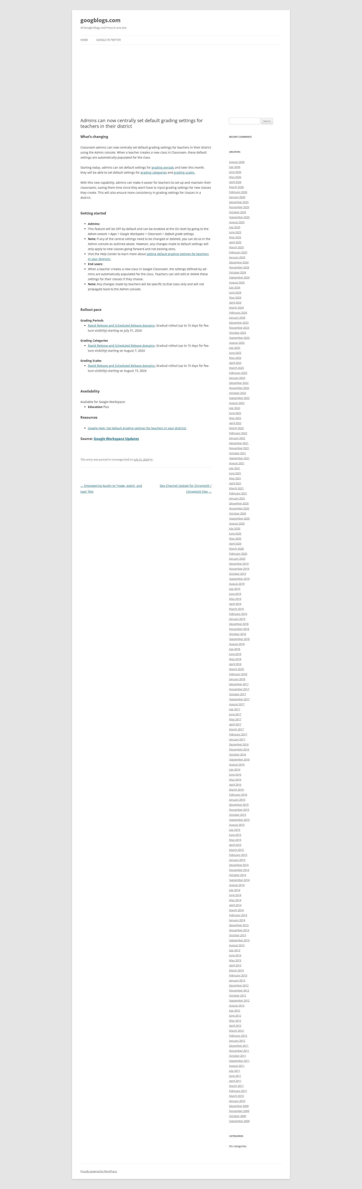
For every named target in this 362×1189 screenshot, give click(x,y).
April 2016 (235, 784)
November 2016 (239, 749)
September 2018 (239, 639)
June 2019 (235, 594)
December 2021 (238, 443)
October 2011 (237, 1056)
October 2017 (237, 694)
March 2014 (236, 910)
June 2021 (235, 473)
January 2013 (237, 980)
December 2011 (238, 1046)
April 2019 (235, 604)
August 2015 (236, 825)
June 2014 (235, 895)
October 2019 (237, 574)
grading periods (163, 167)
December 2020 (238, 503)
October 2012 (237, 995)
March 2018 (236, 669)
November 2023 (239, 328)
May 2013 (235, 960)
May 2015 (235, 840)
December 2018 (238, 624)
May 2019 (235, 599)
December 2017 (238, 684)
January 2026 (237, 197)
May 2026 (235, 177)
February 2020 (238, 553)
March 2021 (236, 488)
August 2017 (236, 704)
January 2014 (237, 920)
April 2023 (235, 363)
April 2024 (235, 302)
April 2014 (235, 905)
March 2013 (236, 970)
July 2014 (234, 890)
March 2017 (236, 729)
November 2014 (239, 870)
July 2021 (234, 468)
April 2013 (235, 965)
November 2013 (239, 930)
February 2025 (238, 252)
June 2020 (235, 533)
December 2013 (238, 925)
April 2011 (235, 1081)
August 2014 (236, 885)
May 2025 (235, 237)
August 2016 (236, 764)
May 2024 (235, 297)
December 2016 (238, 744)
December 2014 (238, 865)
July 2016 (234, 769)
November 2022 (239, 388)
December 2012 (238, 985)
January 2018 (237, 679)
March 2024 (236, 307)
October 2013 (237, 935)
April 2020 (235, 543)
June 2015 (235, 835)
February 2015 (238, 855)
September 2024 (239, 277)
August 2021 (236, 463)
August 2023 (236, 343)
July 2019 (234, 589)
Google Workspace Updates (116, 438)
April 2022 (235, 423)
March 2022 (236, 428)
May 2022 (235, 418)
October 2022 (237, 393)
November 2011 (239, 1051)
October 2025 (237, 212)
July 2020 (234, 528)
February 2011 (238, 1091)
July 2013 (234, 950)
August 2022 (236, 403)
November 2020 (239, 508)
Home (84, 40)
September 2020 (239, 518)
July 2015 (234, 830)
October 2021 (237, 453)
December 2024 (238, 262)
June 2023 (235, 353)
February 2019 (238, 614)
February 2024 (238, 312)
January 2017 (237, 739)
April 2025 (235, 242)
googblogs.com (100, 20)
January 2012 (237, 1041)
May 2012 (235, 1020)
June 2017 (235, 714)
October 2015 (237, 815)
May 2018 (235, 659)
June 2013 (235, 955)
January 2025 (237, 257)
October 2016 (237, 754)
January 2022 (237, 438)
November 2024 (239, 267)
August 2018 (236, 644)
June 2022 (235, 413)
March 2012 (236, 1031)
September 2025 (239, 217)
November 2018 (239, 629)
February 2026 (238, 192)
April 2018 (235, 664)
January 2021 (237, 498)
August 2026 (236, 162)
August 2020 (236, 523)
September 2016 (239, 759)
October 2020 (237, 513)
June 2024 (235, 292)
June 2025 (235, 232)
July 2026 (234, 167)
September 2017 (239, 699)
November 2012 (239, 990)
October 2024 (237, 272)
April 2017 (235, 724)
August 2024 (236, 282)
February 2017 (238, 734)
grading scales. (184, 172)
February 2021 (238, 493)
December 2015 (238, 805)
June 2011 (235, 1076)
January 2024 (237, 317)
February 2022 (238, 433)
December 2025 (238, 202)
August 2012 (236, 1005)
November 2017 (239, 689)
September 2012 (239, 1000)
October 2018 (237, 634)
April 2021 (235, 483)
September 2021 (239, 458)
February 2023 (238, 373)
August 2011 (236, 1066)
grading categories (154, 172)
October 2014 (237, 875)
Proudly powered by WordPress (98, 1171)
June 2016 (235, 774)
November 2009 (239, 1111)
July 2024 (234, 287)
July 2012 (234, 1010)
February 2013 (238, 975)
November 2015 (239, 810)
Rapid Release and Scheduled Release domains (121, 325)
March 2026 (236, 187)
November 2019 (239, 569)
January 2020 (237, 559)
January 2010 (237, 1101)
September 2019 (239, 579)
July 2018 (234, 649)
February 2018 (238, 674)
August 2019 (236, 584)
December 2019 (238, 564)
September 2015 (239, 820)
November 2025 (239, 207)
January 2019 (237, 619)
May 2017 (235, 719)
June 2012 (235, 1015)
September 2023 (239, 338)
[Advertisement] (181, 76)
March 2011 (236, 1086)
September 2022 (239, 398)
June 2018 (235, 654)
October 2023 (237, 333)
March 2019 (236, 609)
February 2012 (238, 1036)
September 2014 (239, 880)
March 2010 (236, 1096)
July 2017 (234, 709)
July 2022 (234, 408)
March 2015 (236, 850)
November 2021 (239, 448)
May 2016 (235, 779)
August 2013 (236, 945)
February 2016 (238, 795)
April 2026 (235, 182)
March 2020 (236, 548)
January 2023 (237, 378)
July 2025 (234, 227)
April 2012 (235, 1025)
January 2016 (237, 800)
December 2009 (238, 1106)
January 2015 (237, 860)
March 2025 (236, 247)
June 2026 (235, 172)
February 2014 (238, 915)
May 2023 (235, 358)
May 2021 (235, 478)
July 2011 (234, 1071)
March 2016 (236, 789)
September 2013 (239, 940)
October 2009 (237, 1116)
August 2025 (236, 222)
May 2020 (235, 538)
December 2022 (238, 383)
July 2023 (234, 348)
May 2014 (235, 900)
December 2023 (238, 323)
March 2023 (236, 368)
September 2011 (239, 1061)
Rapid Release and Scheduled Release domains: (121, 366)
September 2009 (239, 1121)
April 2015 (235, 845)
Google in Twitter (108, 40)
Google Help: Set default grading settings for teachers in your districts (137, 428)
